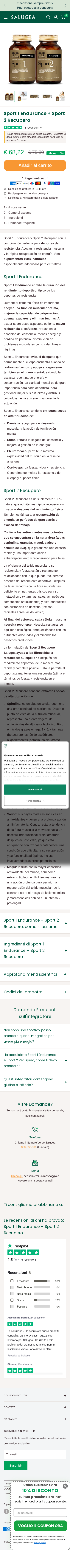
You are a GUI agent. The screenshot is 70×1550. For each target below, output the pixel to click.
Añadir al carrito (35, 165)
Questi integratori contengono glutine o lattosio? (28, 1082)
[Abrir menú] (5, 17)
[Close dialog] (65, 1486)
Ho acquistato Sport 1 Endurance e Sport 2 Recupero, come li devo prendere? (30, 1060)
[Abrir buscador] (48, 17)
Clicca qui (17, 1176)
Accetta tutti (35, 789)
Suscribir (15, 1465)
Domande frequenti (21, 223)
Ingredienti (15, 217)
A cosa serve (17, 207)
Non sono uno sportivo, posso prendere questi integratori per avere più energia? (29, 1036)
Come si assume (19, 212)
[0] (63, 17)
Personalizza (33, 800)
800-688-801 (28, 1147)
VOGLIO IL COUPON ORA (40, 1525)
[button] (65, 5)
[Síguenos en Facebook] (6, 1511)
